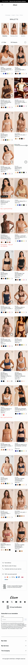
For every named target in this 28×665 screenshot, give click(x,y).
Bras (17, 15)
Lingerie (13, 15)
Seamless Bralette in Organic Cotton (21, 445)
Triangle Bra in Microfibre (19, 308)
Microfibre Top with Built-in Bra (20, 101)
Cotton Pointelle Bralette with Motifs (6, 410)
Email (2, 616)
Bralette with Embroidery (5, 202)
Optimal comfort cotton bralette (20, 236)
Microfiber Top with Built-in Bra (6, 445)
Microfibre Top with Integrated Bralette (6, 102)
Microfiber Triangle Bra (5, 513)
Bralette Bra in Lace (5, 545)
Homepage (7, 15)
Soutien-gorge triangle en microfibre (19, 480)
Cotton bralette (20, 201)
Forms (21, 15)
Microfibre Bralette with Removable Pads (6, 237)
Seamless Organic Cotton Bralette (20, 409)
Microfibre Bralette (18, 168)
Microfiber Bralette (4, 135)
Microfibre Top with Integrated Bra (6, 341)
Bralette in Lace (20, 135)
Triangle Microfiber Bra (20, 69)
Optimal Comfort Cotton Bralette (6, 69)
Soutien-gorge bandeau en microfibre (19, 546)
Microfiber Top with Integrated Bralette (6, 169)
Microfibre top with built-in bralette (19, 275)
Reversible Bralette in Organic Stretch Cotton (6, 375)
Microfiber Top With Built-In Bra (6, 308)
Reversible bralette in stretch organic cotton (20, 375)
